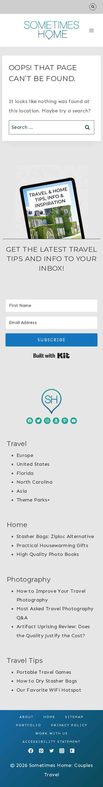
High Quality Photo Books (47, 554)
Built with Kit (51, 356)
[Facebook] (31, 751)
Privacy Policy (69, 725)
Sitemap (74, 717)
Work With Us (51, 733)
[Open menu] (91, 30)
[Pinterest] (41, 751)
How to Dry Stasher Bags (46, 681)
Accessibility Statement (51, 742)
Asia (21, 491)
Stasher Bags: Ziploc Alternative (55, 536)
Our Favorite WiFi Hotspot (48, 690)
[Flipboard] (72, 751)
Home (49, 717)
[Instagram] (62, 751)
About (27, 717)
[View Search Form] (92, 6)
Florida (25, 473)
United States (33, 464)
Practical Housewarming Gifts (52, 545)
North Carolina (34, 482)
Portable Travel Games (43, 672)
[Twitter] (52, 751)
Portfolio (28, 725)
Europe (24, 455)
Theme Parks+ (33, 500)
